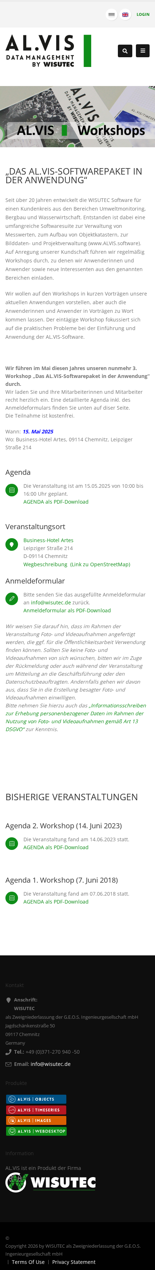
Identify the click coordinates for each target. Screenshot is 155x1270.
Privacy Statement (74, 1261)
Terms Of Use (28, 1261)
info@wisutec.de (51, 602)
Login (143, 14)
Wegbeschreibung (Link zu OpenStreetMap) (76, 564)
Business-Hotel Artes (48, 540)
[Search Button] (125, 51)
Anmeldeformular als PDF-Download (67, 610)
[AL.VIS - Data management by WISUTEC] (48, 50)
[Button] (143, 50)
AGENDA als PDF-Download (56, 501)
